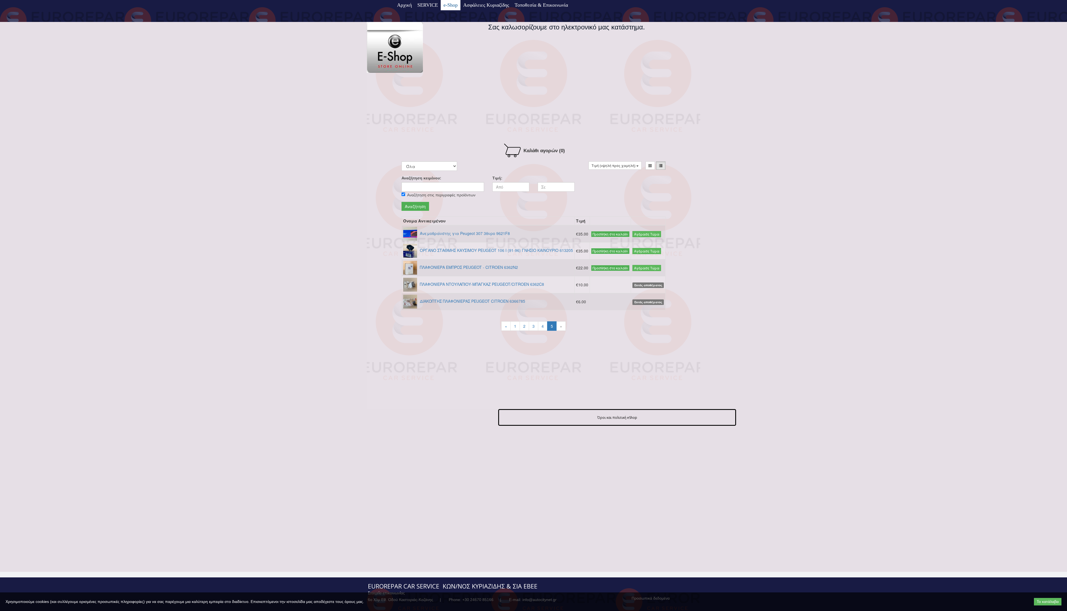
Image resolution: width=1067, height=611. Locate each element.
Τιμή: (497, 178)
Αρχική (404, 5)
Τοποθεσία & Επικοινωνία (541, 5)
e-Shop (450, 5)
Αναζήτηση (415, 206)
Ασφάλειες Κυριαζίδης (486, 5)
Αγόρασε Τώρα (646, 234)
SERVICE (427, 5)
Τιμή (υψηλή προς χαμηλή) (614, 165)
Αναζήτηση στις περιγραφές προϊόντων (441, 195)
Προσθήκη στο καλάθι (610, 234)
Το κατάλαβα (1048, 601)
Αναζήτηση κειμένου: (421, 178)
